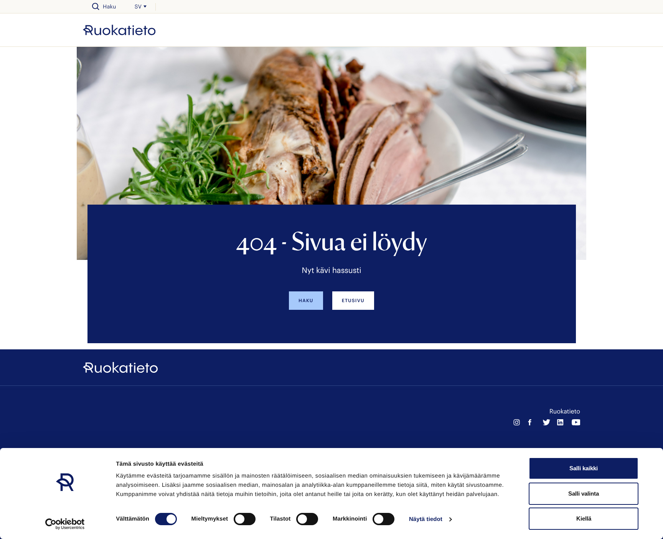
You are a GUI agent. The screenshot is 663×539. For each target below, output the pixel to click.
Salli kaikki (583, 468)
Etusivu (353, 300)
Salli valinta (583, 493)
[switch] (245, 519)
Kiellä (583, 518)
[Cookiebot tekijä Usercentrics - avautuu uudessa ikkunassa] (65, 524)
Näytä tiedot (425, 519)
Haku (306, 300)
